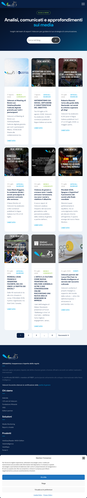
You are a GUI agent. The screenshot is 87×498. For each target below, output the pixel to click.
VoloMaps (5, 447)
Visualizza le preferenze (43, 490)
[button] (83, 458)
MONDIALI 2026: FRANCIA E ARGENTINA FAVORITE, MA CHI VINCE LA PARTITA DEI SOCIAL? (16, 283)
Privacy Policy (47, 495)
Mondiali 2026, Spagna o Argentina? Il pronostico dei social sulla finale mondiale (70, 194)
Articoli (46, 95)
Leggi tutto (11, 140)
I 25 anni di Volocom (9, 401)
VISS (3, 407)
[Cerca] (56, 40)
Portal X (5, 450)
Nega (44, 483)
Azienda (5, 398)
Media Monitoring (8, 424)
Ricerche (47, 97)
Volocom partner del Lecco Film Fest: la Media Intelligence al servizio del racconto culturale (70, 279)
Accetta (43, 477)
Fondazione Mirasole (9, 404)
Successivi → (63, 335)
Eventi (75, 271)
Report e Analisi (8, 427)
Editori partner (7, 411)
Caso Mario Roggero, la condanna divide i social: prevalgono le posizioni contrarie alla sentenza (15, 194)
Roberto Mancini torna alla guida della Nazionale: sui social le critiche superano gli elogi (70, 105)
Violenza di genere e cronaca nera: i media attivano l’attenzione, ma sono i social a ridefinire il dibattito (43, 194)
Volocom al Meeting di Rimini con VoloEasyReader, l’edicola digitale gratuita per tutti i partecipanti (16, 106)
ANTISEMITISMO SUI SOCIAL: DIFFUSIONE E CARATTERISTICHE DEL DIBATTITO (43, 104)
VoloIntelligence (8, 444)
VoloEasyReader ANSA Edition (13, 441)
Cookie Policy (38, 495)
